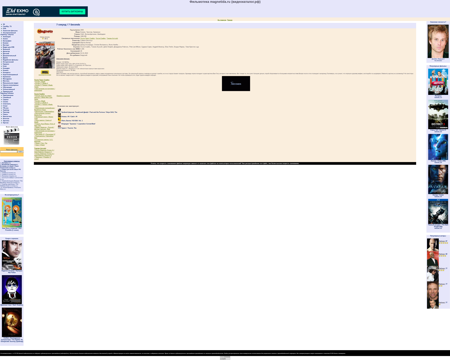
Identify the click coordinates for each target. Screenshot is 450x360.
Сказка (5, 102)
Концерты (6, 72)
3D (4, 24)
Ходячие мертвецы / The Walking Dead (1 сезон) (9, 185)
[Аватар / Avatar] (438, 193)
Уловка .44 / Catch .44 (69, 116)
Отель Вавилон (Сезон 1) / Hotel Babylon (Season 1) (44, 151)
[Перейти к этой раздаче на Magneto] (45, 34)
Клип (5, 66)
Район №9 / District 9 (438, 130)
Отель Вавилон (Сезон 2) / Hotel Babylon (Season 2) (44, 154)
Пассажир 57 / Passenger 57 (45, 134)
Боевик (5, 43)
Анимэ (5, 39)
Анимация (7, 37)
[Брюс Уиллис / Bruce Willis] (433, 251)
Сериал (5, 99)
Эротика (6, 121)
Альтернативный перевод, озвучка (8, 33)
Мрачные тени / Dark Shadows (11, 305)
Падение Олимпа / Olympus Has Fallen (12, 271)
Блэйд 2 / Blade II (41, 83)
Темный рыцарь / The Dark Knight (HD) (438, 226)
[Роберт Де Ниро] (433, 308)
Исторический (8, 62)
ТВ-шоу (5, 108)
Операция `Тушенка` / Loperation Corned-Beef (78, 124)
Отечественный (9, 89)
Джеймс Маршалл (438, 59)
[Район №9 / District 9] (438, 128)
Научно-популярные (10, 85)
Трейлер (6, 110)
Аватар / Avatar (438, 195)
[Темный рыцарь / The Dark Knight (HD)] (438, 223)
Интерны (5, 163)
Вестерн (6, 45)
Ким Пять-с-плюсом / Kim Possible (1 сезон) (12, 229)
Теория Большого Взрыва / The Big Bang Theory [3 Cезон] (11, 181)
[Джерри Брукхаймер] (433, 299)
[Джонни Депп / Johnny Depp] (433, 281)
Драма (5, 58)
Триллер (6, 112)
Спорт (5, 106)
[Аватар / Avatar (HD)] (438, 159)
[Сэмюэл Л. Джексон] (433, 265)
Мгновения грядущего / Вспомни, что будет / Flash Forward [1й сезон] (9, 166)
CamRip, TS (7, 26)
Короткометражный (10, 74)
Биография (7, 41)
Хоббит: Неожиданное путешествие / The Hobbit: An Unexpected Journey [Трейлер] (12, 339)
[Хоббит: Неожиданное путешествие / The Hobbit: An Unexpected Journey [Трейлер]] (12, 336)
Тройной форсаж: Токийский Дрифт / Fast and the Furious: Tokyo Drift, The (89, 112)
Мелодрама (7, 79)
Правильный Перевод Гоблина (6, 92)
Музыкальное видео (10, 83)
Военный (6, 49)
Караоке (6, 64)
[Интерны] (438, 94)
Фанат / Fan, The (41, 143)
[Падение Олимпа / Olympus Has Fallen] (12, 269)
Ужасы (5, 114)
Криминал (7, 77)
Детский (6, 53)
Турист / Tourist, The (68, 128)
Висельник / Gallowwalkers (44, 111)
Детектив (6, 51)
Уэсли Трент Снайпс (41, 80)
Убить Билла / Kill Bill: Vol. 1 (72, 121)
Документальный (9, 55)
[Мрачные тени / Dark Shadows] (12, 303)
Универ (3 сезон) (7, 173)
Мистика (6, 81)
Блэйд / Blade (40, 81)
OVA (4, 28)
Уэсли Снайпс (39, 94)
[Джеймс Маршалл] (438, 57)
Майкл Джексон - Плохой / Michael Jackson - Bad (44, 128)
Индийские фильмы (10, 60)
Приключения (8, 95)
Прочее (5, 123)
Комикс (6, 70)
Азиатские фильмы (10, 31)
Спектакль (7, 104)
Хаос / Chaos (40, 145)
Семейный (7, 97)
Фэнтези (6, 118)
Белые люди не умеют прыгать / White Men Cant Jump (43, 97)
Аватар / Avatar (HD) (438, 161)
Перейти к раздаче (63, 96)
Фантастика (7, 116)
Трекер (229, 20)
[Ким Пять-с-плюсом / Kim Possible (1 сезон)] (12, 227)
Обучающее (7, 87)
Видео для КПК (8, 47)
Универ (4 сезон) (7, 174)
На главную (222, 20)
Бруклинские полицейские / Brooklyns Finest (44, 109)
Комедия (6, 68)
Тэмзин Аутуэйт (40, 148)
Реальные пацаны (8, 176)
